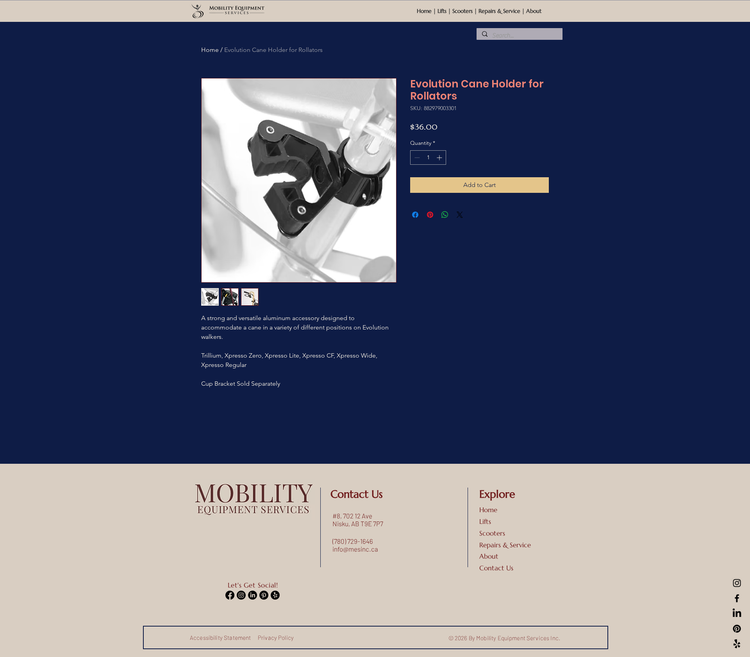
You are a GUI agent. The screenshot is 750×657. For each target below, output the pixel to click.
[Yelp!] (737, 644)
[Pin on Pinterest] (430, 214)
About (533, 10)
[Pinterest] (737, 628)
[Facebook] (737, 598)
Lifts (442, 10)
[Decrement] (416, 157)
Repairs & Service (499, 10)
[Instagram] (737, 583)
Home (425, 10)
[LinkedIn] (737, 613)
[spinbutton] (428, 157)
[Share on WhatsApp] (445, 214)
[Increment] (440, 157)
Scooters (462, 10)
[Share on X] (459, 214)
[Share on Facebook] (415, 214)
